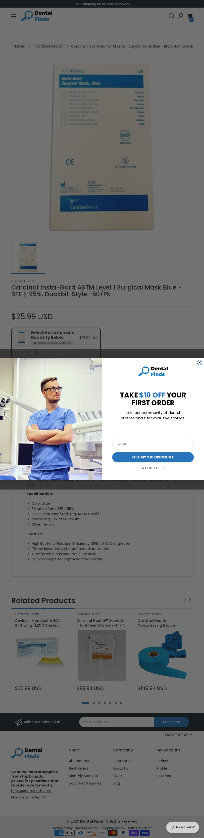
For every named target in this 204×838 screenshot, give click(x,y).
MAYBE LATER (152, 468)
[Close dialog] (199, 362)
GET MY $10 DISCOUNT (153, 457)
